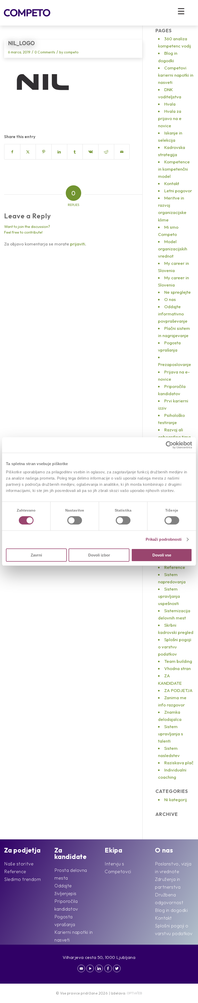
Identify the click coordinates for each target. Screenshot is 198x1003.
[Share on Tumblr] (75, 151)
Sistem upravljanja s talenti (170, 734)
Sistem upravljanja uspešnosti (169, 596)
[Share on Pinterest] (43, 151)
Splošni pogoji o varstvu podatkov (174, 647)
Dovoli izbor (99, 555)
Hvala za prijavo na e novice (170, 118)
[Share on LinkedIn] (59, 151)
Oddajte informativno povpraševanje (172, 314)
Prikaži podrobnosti (164, 539)
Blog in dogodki (171, 910)
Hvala (170, 104)
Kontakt (171, 183)
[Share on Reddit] (106, 151)
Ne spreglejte (177, 292)
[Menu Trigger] (181, 11)
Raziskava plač (178, 762)
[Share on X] (28, 151)
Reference (174, 567)
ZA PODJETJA (178, 690)
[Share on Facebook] (12, 151)
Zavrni (36, 555)
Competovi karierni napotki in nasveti (175, 75)
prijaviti (77, 243)
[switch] (74, 520)
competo (71, 52)
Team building (178, 661)
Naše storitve (19, 864)
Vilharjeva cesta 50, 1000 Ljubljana (99, 957)
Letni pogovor (178, 190)
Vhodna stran (177, 668)
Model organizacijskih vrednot (172, 249)
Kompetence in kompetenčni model (174, 169)
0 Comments (45, 52)
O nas (170, 299)
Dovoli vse (161, 555)
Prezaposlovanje (174, 364)
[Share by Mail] (122, 151)
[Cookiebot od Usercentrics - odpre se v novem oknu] (169, 445)
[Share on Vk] (90, 151)
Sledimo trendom (22, 879)
